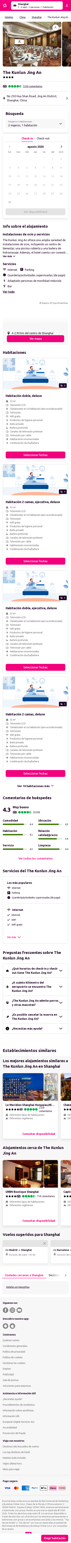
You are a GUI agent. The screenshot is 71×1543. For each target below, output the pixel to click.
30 (61, 193)
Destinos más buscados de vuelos (21, 1446)
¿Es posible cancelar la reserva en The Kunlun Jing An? (34, 1016)
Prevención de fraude (14, 1433)
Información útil (11, 1416)
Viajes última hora (12, 1463)
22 (52, 185)
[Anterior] (9, 146)
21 (44, 185)
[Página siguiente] (65, 1275)
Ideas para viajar (11, 1469)
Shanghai (37, 17)
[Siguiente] (61, 146)
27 (35, 193)
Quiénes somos (11, 1340)
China (22, 17)
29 (52, 193)
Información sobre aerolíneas (18, 1410)
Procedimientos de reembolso (19, 1404)
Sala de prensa (10, 1380)
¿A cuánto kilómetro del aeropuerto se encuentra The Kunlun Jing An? (31, 986)
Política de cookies (13, 1357)
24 (9, 193)
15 (52, 176)
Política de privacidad (14, 1351)
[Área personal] (67, 5)
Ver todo (9, 291)
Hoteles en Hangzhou (17, 1287)
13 (35, 176)
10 (9, 176)
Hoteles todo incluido (14, 1457)
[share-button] (55, 27)
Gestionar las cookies (14, 1363)
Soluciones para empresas (17, 1385)
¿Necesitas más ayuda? (27, 1028)
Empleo (7, 1368)
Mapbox (45, 303)
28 (44, 193)
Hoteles (9, 17)
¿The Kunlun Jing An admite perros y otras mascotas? (35, 1002)
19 (27, 185)
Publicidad (8, 1374)
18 (18, 185)
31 (9, 202)
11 (18, 176)
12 (27, 176)
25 (18, 193)
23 (61, 185)
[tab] (24, 1275)
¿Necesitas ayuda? (12, 1399)
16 (61, 176)
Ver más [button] (11, 937)
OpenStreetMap (60, 303)
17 (9, 185)
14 (44, 176)
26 (27, 193)
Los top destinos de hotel (16, 1452)
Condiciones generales (15, 1346)
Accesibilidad (10, 1427)
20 (35, 185)
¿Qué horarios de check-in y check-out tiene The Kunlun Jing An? (35, 970)
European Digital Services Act (18, 1421)
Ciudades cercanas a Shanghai (24, 1275)
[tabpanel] (35, 1287)
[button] (32, 44)
